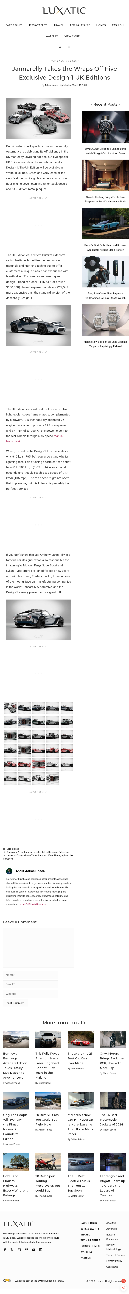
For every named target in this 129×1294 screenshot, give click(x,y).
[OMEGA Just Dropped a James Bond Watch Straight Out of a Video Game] (105, 127)
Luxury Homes (90, 1246)
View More (72, 36)
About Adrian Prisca (30, 871)
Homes (101, 25)
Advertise (111, 1228)
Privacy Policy (114, 1260)
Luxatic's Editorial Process (32, 904)
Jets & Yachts (38, 25)
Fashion (118, 25)
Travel (58, 25)
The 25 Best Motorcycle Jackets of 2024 (111, 1119)
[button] (60, 47)
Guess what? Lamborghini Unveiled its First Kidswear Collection (38, 852)
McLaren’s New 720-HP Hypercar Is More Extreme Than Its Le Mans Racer (80, 1124)
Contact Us (112, 1266)
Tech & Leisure (80, 25)
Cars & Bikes (14, 25)
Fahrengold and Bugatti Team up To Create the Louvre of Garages (112, 1185)
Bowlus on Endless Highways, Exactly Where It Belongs (15, 1185)
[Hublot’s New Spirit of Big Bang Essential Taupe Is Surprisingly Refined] (105, 320)
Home (54, 60)
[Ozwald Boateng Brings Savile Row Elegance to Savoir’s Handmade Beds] (105, 176)
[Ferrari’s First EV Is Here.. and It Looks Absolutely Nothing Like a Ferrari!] (105, 224)
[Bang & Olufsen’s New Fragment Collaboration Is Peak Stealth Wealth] (105, 272)
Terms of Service (115, 1255)
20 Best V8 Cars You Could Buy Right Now (47, 1119)
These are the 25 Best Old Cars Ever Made (80, 1058)
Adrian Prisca (51, 85)
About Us (111, 1223)
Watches (52, 36)
